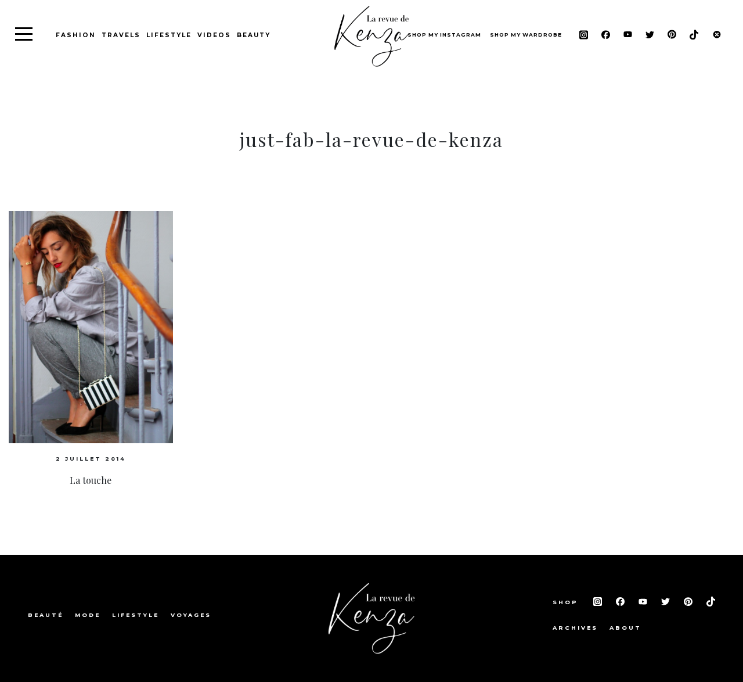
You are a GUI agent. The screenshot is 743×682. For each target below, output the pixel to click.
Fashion (76, 35)
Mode (87, 615)
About (625, 627)
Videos (214, 35)
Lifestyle (169, 35)
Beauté (45, 615)
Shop (567, 602)
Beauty (253, 35)
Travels (121, 35)
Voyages (191, 615)
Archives (575, 627)
